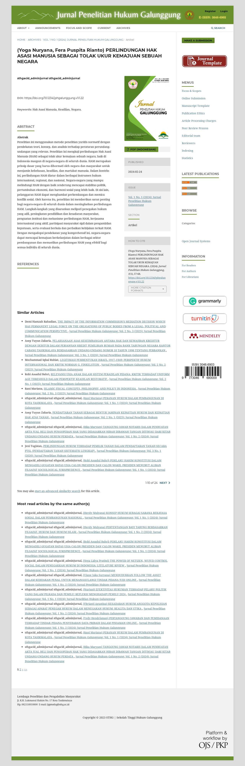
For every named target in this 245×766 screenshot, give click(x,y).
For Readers (189, 265)
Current (104, 27)
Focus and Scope (79, 27)
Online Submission (194, 98)
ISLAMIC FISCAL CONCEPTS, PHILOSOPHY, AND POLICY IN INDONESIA (90, 388)
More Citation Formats (141, 289)
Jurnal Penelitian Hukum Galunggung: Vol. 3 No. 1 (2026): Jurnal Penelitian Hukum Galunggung (86, 355)
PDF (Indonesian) (143, 149)
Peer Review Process (195, 128)
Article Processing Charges (199, 121)
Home (21, 39)
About (22, 27)
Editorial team (191, 135)
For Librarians (190, 277)
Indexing (187, 150)
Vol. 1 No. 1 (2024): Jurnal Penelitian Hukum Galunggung (83, 39)
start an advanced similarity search (57, 491)
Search (219, 27)
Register (210, 11)
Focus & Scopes (191, 91)
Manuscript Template (196, 106)
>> (25, 669)
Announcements (47, 27)
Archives (123, 27)
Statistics (187, 158)
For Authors (189, 271)
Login (224, 11)
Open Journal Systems (196, 241)
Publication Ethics (193, 113)
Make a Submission (198, 40)
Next (163, 483)
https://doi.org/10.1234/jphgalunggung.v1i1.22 (54, 98)
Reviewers (188, 143)
